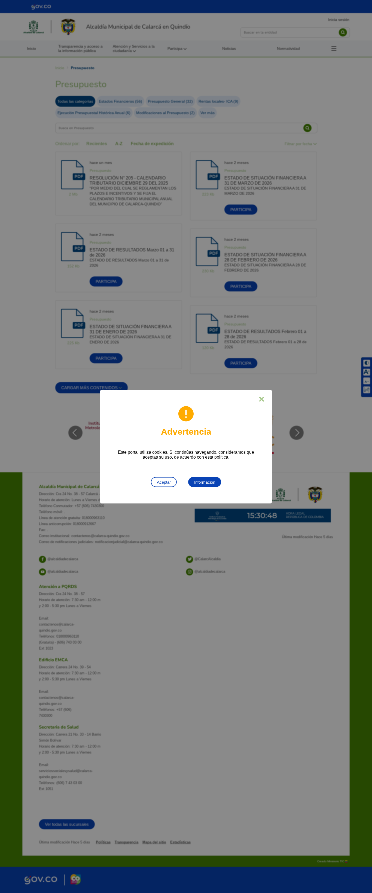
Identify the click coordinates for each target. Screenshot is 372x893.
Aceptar (164, 482)
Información (204, 482)
